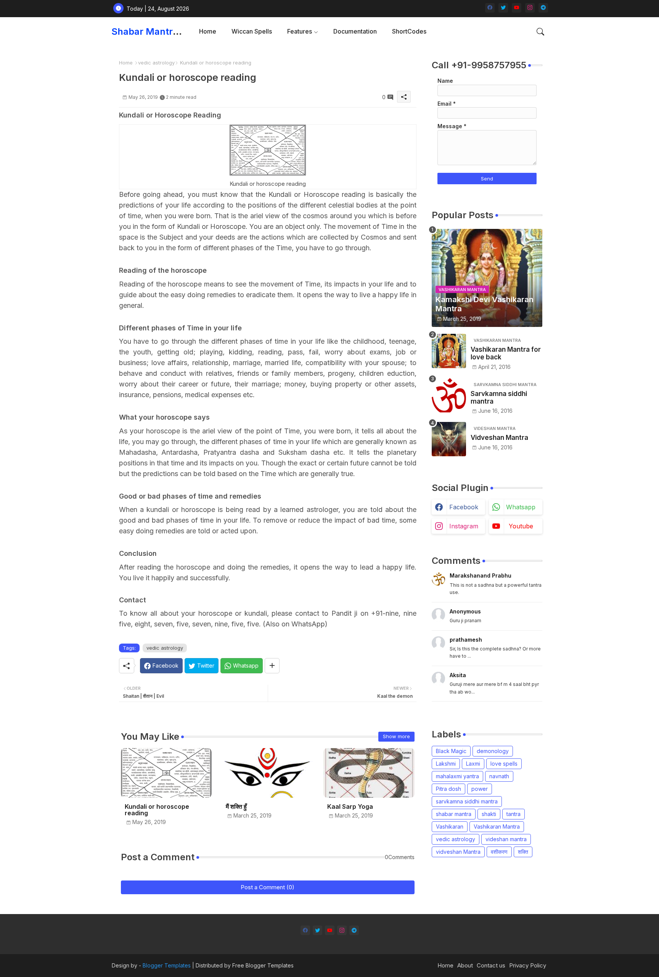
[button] (540, 31)
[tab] (207, 31)
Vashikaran (449, 826)
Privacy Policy (527, 965)
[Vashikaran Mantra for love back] (449, 351)
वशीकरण (499, 851)
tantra (513, 814)
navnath (499, 776)
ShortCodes (409, 31)
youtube (521, 526)
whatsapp (520, 507)
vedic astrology (156, 63)
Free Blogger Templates (263, 965)
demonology (493, 751)
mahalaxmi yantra (457, 776)
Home (207, 31)
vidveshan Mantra (458, 851)
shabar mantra (453, 814)
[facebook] (490, 8)
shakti (489, 814)
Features (299, 31)
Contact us (491, 965)
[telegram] (543, 8)
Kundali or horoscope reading (157, 809)
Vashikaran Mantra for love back (506, 353)
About (465, 965)
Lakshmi (446, 763)
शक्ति (523, 851)
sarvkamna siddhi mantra (467, 801)
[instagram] (530, 8)
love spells (504, 763)
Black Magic (451, 751)
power (479, 788)
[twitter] (503, 8)
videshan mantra (506, 839)
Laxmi (473, 763)
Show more (396, 736)
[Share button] (272, 665)
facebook (463, 507)
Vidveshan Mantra (499, 437)
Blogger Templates (167, 965)
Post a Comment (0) (267, 887)
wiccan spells (251, 31)
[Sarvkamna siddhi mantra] (449, 395)
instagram (463, 526)
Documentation (355, 31)
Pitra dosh (448, 788)
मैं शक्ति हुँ (236, 806)
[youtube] (516, 8)
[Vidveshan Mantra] (449, 439)
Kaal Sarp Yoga (350, 806)
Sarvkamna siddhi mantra (499, 397)
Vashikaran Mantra (497, 826)
